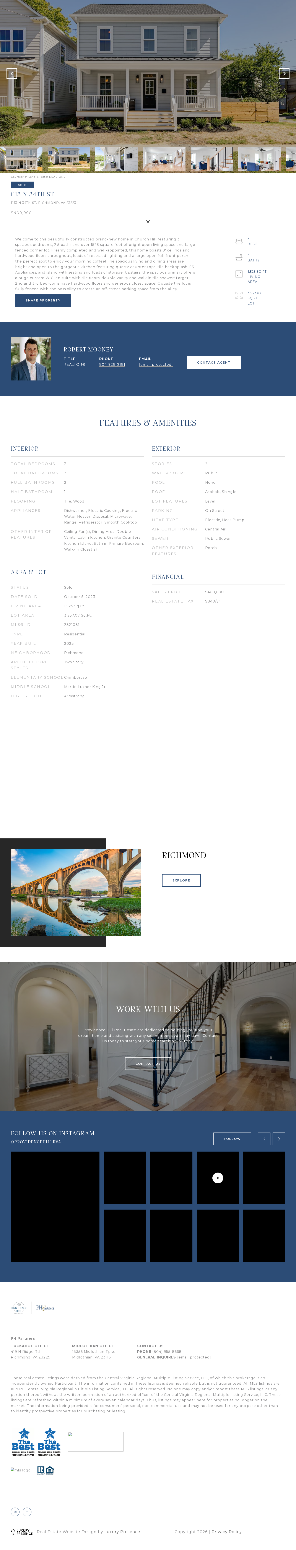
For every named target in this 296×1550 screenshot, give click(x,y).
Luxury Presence (122, 1531)
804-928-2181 (112, 365)
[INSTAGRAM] (15, 1512)
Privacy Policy (227, 1531)
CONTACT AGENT (214, 362)
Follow (232, 1139)
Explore (181, 880)
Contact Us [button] (148, 1064)
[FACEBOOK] (27, 1512)
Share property (43, 300)
